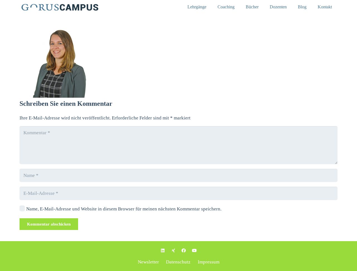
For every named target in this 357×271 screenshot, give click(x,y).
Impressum (208, 262)
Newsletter (148, 262)
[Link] (67, 7)
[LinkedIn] (163, 250)
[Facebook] (183, 250)
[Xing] (173, 250)
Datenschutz (178, 262)
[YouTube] (194, 250)
